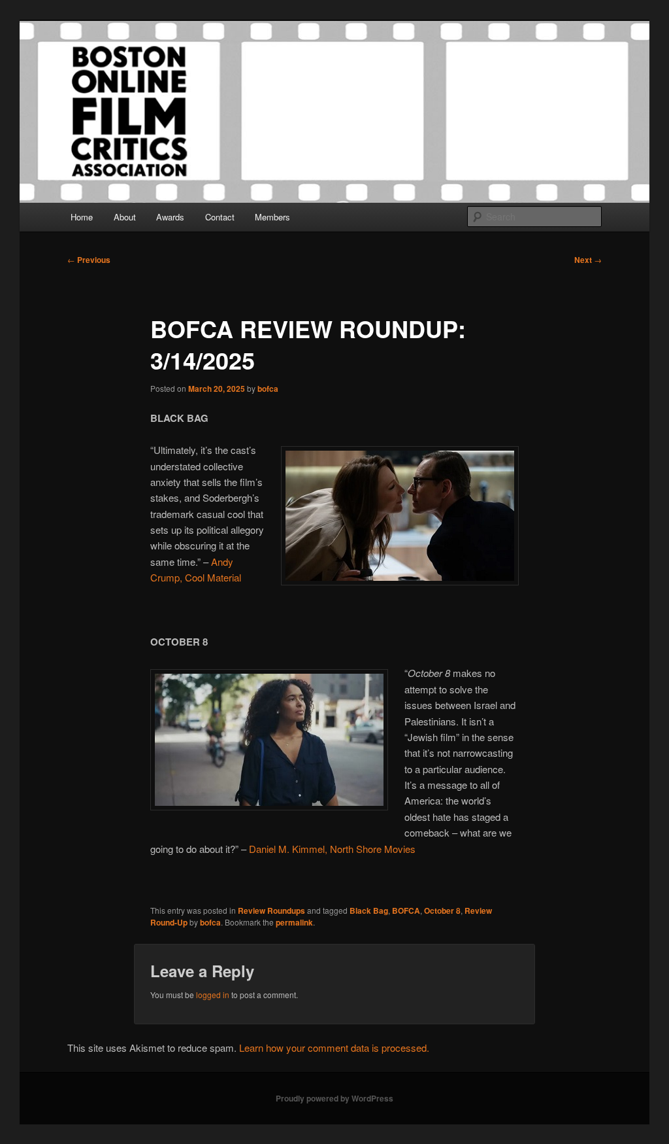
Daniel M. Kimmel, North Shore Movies (332, 849)
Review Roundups (271, 910)
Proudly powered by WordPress (334, 1098)
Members (272, 217)
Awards (170, 217)
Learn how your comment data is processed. (334, 1047)
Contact (220, 217)
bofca (267, 388)
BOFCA (406, 910)
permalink (294, 922)
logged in (212, 994)
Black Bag (369, 910)
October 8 (442, 910)
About (125, 217)
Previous (88, 260)
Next (588, 260)
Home (82, 217)
